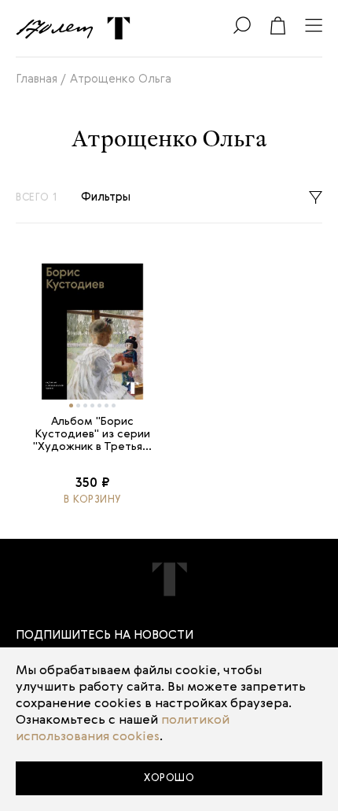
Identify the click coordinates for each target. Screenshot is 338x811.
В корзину (92, 500)
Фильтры (105, 197)
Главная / (41, 79)
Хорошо (169, 778)
